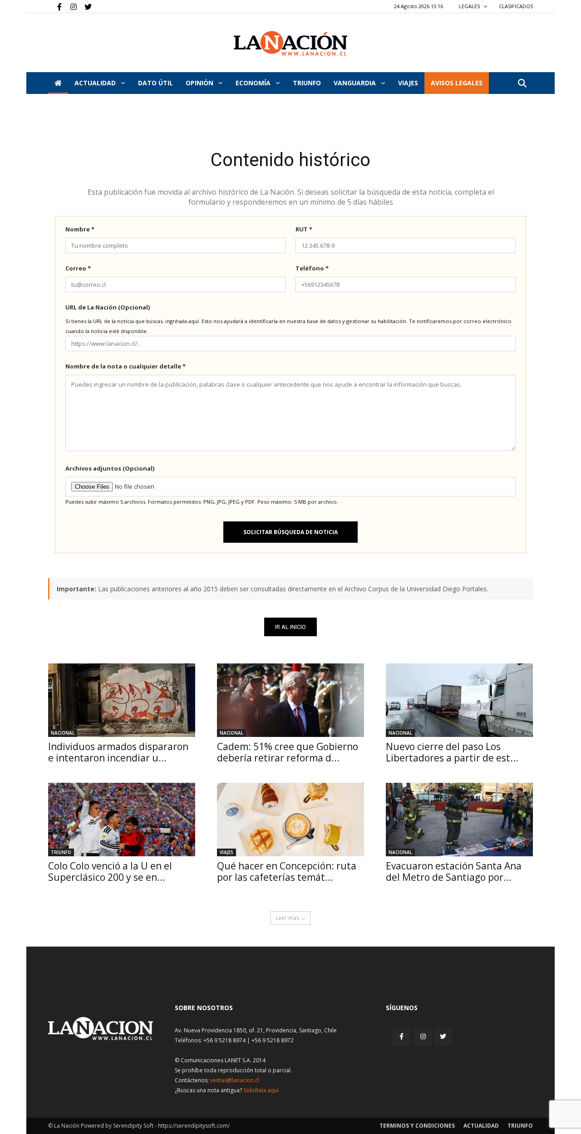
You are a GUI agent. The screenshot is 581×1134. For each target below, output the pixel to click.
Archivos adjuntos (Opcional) (109, 468)
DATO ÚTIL (155, 83)
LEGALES (470, 6)
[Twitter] (85, 6)
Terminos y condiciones (417, 1125)
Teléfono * (312, 268)
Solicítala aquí (261, 1090)
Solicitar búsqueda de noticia (290, 532)
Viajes (226, 852)
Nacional (62, 733)
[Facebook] (55, 6)
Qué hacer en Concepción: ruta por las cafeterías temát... (286, 871)
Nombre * (79, 229)
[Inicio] (58, 83)
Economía (254, 83)
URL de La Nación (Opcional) (107, 307)
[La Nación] (290, 43)
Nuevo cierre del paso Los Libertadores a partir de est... (452, 752)
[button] (522, 83)
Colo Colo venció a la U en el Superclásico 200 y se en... (110, 871)
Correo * (78, 268)
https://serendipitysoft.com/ (194, 1125)
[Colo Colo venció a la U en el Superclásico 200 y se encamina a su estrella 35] (121, 819)
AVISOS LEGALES (457, 83)
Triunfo (307, 83)
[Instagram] (70, 6)
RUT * (303, 229)
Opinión (200, 83)
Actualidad (96, 83)
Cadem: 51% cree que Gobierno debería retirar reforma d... (287, 752)
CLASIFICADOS (516, 6)
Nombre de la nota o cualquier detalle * (125, 366)
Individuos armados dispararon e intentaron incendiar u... (118, 752)
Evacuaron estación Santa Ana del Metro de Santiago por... (454, 871)
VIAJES (408, 83)
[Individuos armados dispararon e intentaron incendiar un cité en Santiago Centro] (121, 700)
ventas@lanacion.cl (234, 1080)
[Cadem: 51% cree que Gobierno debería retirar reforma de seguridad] (290, 700)
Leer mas (287, 918)
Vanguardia (356, 83)
